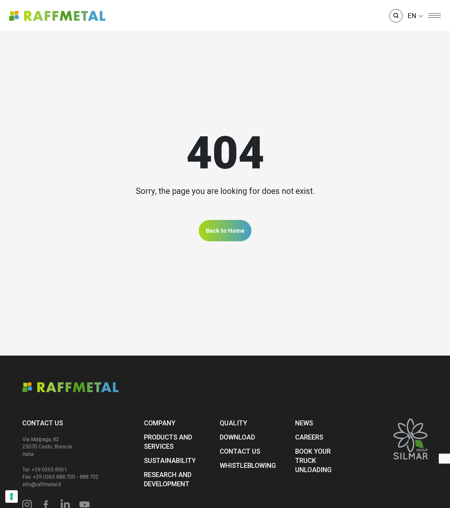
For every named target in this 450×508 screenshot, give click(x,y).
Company (159, 423)
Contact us (42, 423)
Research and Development (167, 479)
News (304, 423)
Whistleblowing (248, 465)
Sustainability (170, 461)
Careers (309, 437)
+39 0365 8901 (49, 470)
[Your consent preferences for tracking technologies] (11, 496)
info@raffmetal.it (41, 484)
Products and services (168, 441)
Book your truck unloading (313, 460)
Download (237, 437)
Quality (233, 423)
